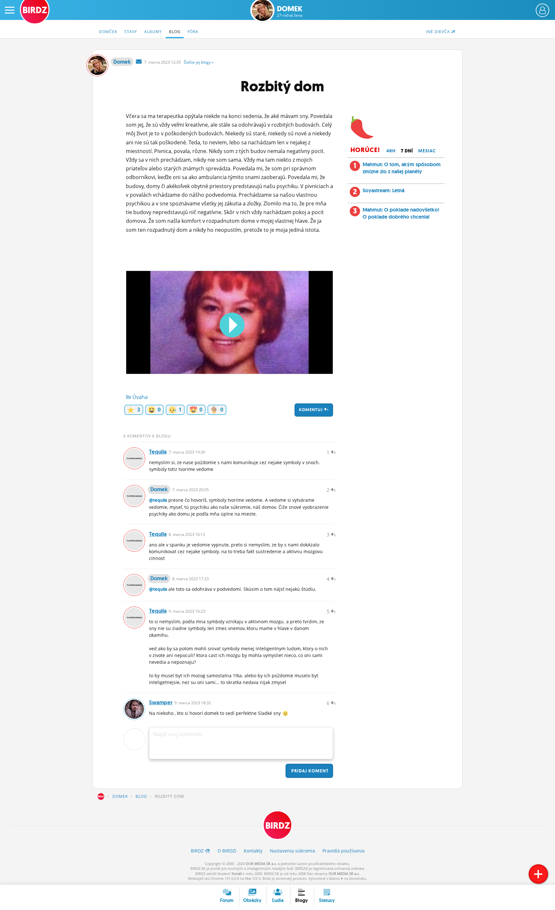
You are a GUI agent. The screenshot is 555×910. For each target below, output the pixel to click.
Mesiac (427, 151)
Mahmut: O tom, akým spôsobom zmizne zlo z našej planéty (402, 168)
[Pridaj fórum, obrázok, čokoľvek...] (538, 874)
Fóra (193, 31)
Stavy (130, 31)
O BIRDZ (226, 851)
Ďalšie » (199, 62)
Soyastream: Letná (383, 190)
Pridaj (309, 771)
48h (391, 151)
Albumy (153, 31)
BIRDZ (101, 796)
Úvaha (139, 397)
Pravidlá (343, 851)
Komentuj (311, 409)
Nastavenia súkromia (292, 851)
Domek (290, 11)
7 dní (407, 151)
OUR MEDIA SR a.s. (261, 863)
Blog (175, 31)
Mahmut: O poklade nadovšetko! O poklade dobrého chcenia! (401, 213)
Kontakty (253, 851)
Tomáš (236, 873)
